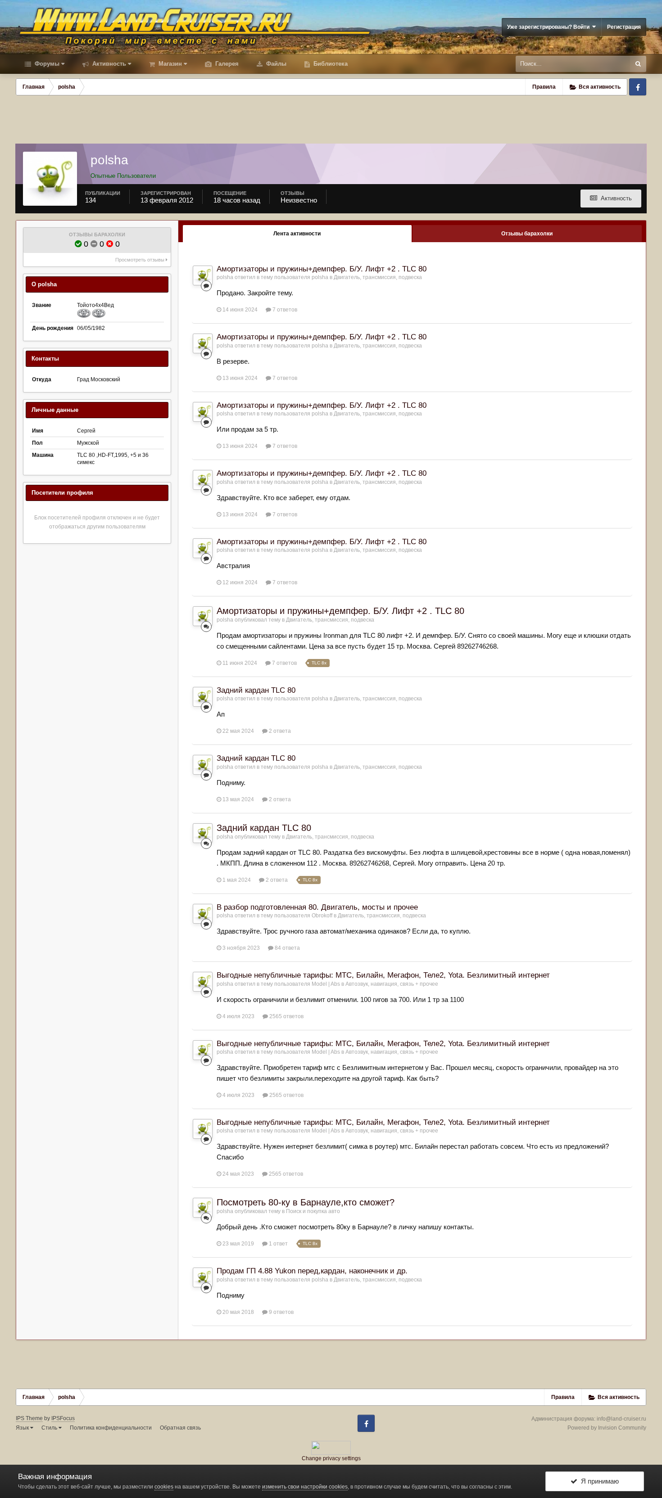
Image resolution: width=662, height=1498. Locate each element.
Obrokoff (322, 915)
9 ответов (281, 1312)
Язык (23, 1428)
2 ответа (279, 731)
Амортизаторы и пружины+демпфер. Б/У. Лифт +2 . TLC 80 (321, 269)
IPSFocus (63, 1418)
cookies (163, 1487)
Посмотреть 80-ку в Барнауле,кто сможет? (305, 1202)
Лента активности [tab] (297, 233)
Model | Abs (326, 984)
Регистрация (624, 27)
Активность (108, 63)
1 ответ (278, 1244)
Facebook (637, 86)
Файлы (275, 63)
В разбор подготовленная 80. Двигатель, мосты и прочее (317, 907)
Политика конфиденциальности (111, 1428)
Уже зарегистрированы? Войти (549, 27)
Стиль (50, 1428)
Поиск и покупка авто (313, 1211)
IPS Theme (29, 1418)
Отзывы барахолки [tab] (527, 233)
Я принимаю (598, 1481)
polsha (225, 277)
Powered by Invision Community (606, 1428)
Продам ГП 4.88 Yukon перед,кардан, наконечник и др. (312, 1271)
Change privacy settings (331, 1458)
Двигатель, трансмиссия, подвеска (378, 277)
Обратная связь (180, 1428)
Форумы (46, 63)
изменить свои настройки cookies (305, 1487)
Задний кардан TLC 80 (256, 690)
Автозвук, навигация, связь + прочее (391, 984)
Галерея (226, 63)
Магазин (169, 63)
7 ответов (284, 310)
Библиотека (330, 63)
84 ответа (286, 948)
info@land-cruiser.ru (621, 1419)
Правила (544, 87)
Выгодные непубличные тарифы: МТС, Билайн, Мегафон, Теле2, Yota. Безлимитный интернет (383, 975)
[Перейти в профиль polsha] (203, 275)
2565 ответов (286, 1016)
